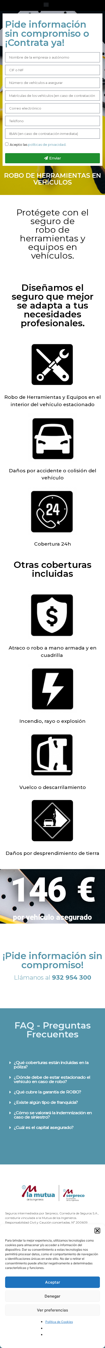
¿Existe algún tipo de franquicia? (46, 1102)
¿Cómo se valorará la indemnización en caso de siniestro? (53, 1115)
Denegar (52, 1296)
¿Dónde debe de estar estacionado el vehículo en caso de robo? (52, 1079)
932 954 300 (71, 977)
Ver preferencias (52, 1310)
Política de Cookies (59, 1322)
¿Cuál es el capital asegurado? (43, 1127)
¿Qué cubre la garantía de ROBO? (47, 1091)
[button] (97, 1230)
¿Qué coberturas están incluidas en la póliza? (51, 1064)
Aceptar (52, 1282)
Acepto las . (38, 144)
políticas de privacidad (46, 144)
